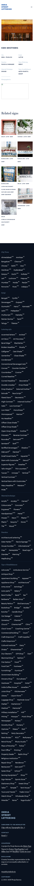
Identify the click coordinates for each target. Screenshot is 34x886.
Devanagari (11, 219)
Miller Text (5, 851)
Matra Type (27, 846)
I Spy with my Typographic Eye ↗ (13, 827)
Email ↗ (4, 835)
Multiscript (9, 186)
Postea (11, 849)
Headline (16, 851)
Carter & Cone (25, 851)
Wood (3, 71)
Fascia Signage (7, 64)
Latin (20, 57)
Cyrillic (4, 219)
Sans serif (10, 192)
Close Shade (5, 189)
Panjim (9, 57)
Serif (20, 64)
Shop (20, 73)
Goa (3, 57)
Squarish (8, 194)
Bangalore (5, 158)
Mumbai (20, 136)
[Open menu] (31, 7)
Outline (4, 192)
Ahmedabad (21, 205)
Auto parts (23, 71)
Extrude (13, 189)
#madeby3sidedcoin (8, 871)
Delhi (3, 136)
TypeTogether (19, 849)
